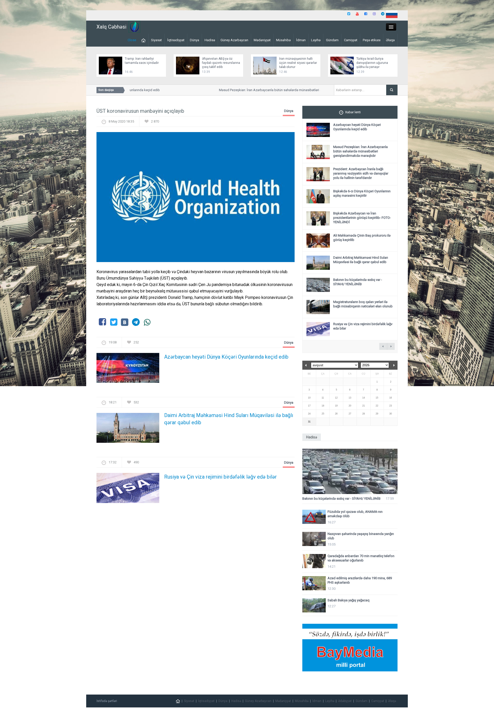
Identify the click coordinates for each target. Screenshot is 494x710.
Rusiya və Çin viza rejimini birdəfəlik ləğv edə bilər (220, 477)
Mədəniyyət (262, 40)
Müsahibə (283, 40)
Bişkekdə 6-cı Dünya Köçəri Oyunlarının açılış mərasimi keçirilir (362, 193)
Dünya (194, 40)
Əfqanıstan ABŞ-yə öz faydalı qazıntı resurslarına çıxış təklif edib (221, 63)
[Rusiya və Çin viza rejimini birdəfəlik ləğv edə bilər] (127, 489)
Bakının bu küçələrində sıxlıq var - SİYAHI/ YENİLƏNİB (357, 282)
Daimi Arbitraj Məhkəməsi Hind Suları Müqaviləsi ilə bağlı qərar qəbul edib (228, 419)
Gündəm (332, 40)
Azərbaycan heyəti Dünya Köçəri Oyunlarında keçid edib (226, 357)
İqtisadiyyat (175, 40)
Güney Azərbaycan (234, 40)
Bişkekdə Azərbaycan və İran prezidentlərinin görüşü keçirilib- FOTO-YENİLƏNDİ (362, 217)
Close (132, 40)
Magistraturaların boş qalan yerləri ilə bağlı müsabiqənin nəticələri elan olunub (363, 304)
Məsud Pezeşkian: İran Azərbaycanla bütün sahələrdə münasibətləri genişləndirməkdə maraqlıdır (360, 151)
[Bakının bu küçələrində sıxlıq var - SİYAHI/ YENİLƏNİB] (350, 471)
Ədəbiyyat (345, 701)
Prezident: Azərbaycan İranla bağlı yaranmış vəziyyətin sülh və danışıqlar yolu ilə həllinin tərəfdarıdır (360, 173)
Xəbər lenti (353, 112)
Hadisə (210, 40)
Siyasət (156, 40)
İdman (301, 40)
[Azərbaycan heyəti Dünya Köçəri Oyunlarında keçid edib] (127, 369)
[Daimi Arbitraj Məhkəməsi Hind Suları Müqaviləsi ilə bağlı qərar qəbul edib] (127, 429)
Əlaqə (390, 40)
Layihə (316, 40)
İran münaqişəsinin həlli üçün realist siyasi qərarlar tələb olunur (298, 63)
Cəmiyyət (350, 40)
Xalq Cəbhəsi (111, 27)
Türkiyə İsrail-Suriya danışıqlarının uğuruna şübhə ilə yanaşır (372, 63)
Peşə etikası (372, 40)
